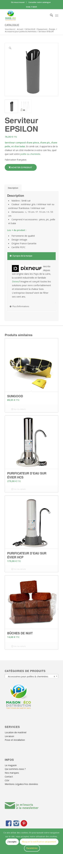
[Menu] (56, 15)
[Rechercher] (50, 15)
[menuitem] (17, 2)
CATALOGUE (12, 25)
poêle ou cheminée (30, 153)
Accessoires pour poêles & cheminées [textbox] (30, 676)
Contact (9, 776)
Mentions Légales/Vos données (21, 784)
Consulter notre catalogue (39, 2)
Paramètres (32, 848)
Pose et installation (15, 739)
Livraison (9, 736)
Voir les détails (19, 409)
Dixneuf (16, 281)
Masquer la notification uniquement (39, 841)
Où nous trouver (18, 2)
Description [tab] (13, 188)
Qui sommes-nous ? (15, 768)
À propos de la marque (22, 256)
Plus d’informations (20, 306)
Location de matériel (15, 732)
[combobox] (31, 676)
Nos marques (12, 772)
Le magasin (11, 765)
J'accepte (12, 841)
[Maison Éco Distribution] (26, 15)
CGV (7, 780)
